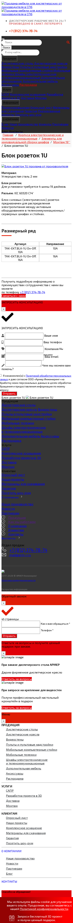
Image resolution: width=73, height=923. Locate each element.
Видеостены (10, 67)
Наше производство (24, 124)
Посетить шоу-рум (16, 493)
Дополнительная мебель (40, 81)
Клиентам (15, 530)
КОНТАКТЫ (9, 881)
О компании (10, 497)
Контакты (15, 534)
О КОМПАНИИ (11, 119)
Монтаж (41, 98)
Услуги (7, 89)
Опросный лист (41, 107)
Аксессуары (10, 84)
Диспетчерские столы (17, 63)
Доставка (27, 98)
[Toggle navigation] (2, 39)
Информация (10, 102)
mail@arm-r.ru (20, 555)
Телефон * (47, 630)
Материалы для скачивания (23, 484)
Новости (7, 127)
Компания (52, 348)
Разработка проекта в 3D (21, 458)
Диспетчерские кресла (50, 63)
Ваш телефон (52, 342)
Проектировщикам (15, 107)
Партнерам (10, 513)
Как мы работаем (21, 522)
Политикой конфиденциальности (44, 909)
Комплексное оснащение (28, 94)
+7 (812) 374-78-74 (23, 31)
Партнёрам (60, 124)
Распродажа (28, 84)
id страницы (10, 619)
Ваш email (51, 356)
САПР (5, 94)
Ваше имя (51, 335)
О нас (5, 124)
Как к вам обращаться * (55, 623)
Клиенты (45, 124)
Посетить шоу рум (28, 114)
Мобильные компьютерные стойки (27, 70)
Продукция (9, 58)
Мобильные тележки (17, 423)
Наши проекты (12, 479)
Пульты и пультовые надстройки (43, 67)
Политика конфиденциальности (18, 580)
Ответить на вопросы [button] (16, 679)
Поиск (6, 47)
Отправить (9, 393)
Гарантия (31, 111)
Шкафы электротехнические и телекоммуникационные (29, 75)
